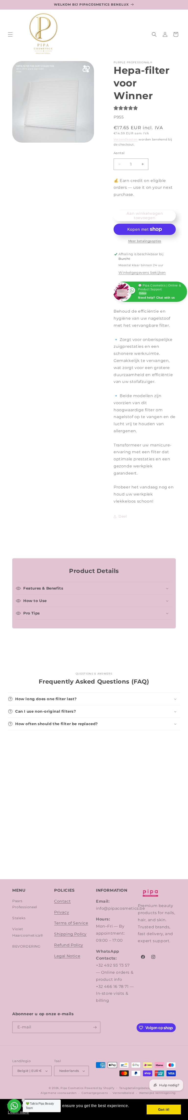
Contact (62, 901)
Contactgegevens (95, 1093)
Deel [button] (122, 516)
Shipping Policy (70, 934)
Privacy (61, 912)
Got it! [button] (164, 1109)
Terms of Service (71, 923)
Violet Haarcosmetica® (27, 932)
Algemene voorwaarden (59, 1093)
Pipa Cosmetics (71, 1088)
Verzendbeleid (123, 1093)
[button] (10, 34)
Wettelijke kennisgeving (157, 1093)
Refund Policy (68, 945)
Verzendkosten (126, 139)
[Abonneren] (94, 1027)
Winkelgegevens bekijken (142, 272)
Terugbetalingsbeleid (135, 1088)
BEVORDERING (26, 946)
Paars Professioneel (24, 904)
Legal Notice (67, 956)
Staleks (18, 918)
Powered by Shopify (99, 1088)
